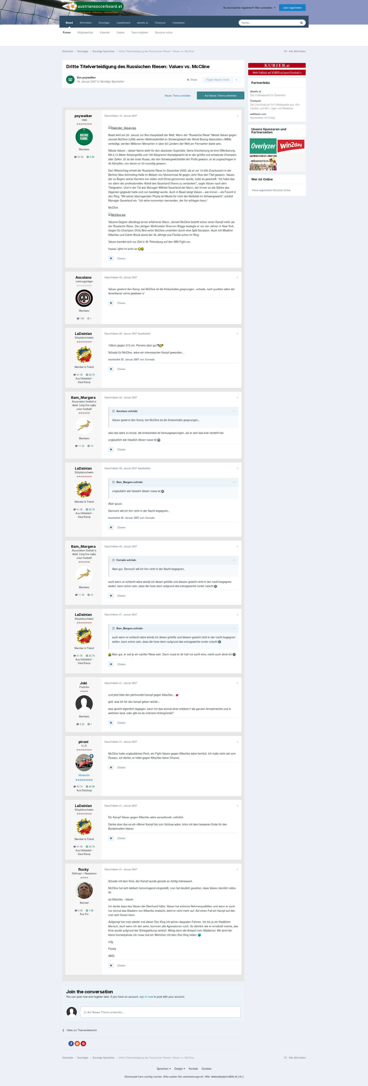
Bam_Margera (83, 398)
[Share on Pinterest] (83, 1043)
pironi (83, 742)
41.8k (79, 374)
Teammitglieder (139, 32)
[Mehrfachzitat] (111, 258)
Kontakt (193, 1068)
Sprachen (163, 1068)
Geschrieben (120, 115)
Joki (83, 683)
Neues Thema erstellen (178, 95)
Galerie (120, 32)
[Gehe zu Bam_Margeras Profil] (84, 425)
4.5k (91, 157)
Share (193, 79)
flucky (83, 869)
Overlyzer (160, 22)
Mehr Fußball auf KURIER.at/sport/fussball (277, 72)
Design (179, 1068)
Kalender (105, 32)
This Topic (287, 22)
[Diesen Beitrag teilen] (237, 115)
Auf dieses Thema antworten (221, 95)
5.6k (82, 724)
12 (91, 446)
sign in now (146, 996)
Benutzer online (163, 32)
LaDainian (83, 334)
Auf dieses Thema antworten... (106, 1012)
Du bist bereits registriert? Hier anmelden (248, 7)
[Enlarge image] (122, 127)
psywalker (89, 77)
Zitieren (121, 258)
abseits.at (142, 22)
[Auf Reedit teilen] (77, 1043)
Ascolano (83, 277)
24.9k (80, 157)
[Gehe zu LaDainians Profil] (84, 354)
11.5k (81, 446)
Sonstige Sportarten (112, 81)
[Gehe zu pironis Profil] (84, 762)
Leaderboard (123, 22)
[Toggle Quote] (114, 411)
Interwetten (178, 22)
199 (81, 318)
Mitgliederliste (85, 32)
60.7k (79, 786)
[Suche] (301, 23)
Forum (67, 32)
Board (69, 22)
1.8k (91, 910)
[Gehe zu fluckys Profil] (84, 890)
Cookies (206, 1068)
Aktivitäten (86, 22)
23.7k (91, 374)
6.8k (80, 910)
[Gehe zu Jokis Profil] (84, 704)
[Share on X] (65, 1043)
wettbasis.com (258, 114)
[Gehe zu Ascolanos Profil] (84, 298)
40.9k (91, 786)
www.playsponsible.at (224, 1076)
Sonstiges (104, 22)
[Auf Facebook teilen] (71, 1043)
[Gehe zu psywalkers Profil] (70, 79)
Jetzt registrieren (292, 7)
